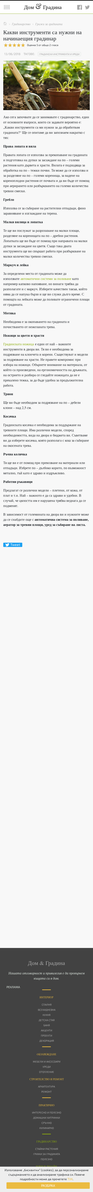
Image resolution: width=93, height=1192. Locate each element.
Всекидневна (46, 1009)
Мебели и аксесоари (46, 1061)
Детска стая (47, 1019)
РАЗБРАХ (48, 1185)
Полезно (46, 1159)
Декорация (46, 1040)
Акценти (46, 1030)
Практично (47, 1105)
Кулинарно (46, 1127)
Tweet (15, 545)
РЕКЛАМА (13, 987)
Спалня (46, 1004)
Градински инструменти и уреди (59, 54)
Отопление (46, 1071)
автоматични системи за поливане (46, 278)
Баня (46, 1025)
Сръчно (47, 1122)
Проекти (46, 1035)
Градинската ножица (18, 344)
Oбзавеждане (46, 1054)
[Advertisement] (46, 739)
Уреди (47, 1066)
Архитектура (46, 1086)
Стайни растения (46, 1148)
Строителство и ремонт (46, 1079)
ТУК (70, 1179)
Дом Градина (43, 7)
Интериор (46, 997)
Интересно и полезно (46, 1112)
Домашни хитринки (46, 1117)
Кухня (46, 1014)
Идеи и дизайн (46, 1166)
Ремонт (46, 1091)
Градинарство (46, 1141)
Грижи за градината (46, 1153)
